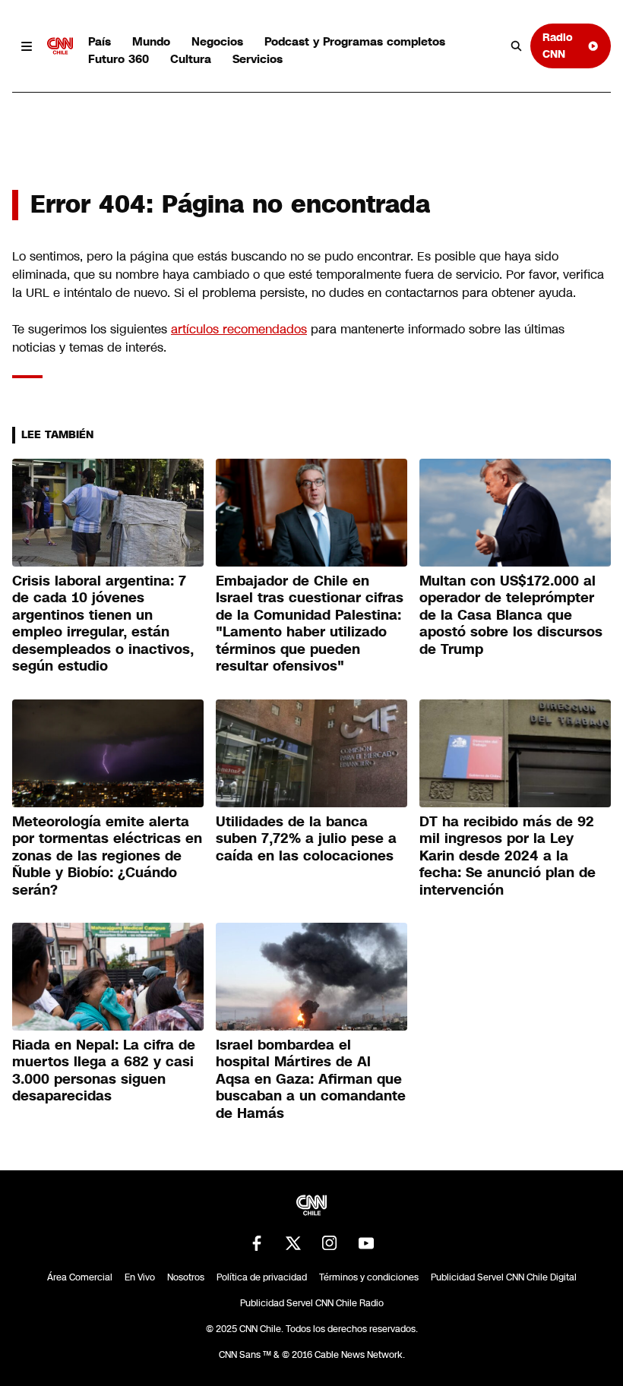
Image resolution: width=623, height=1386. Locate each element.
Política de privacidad (262, 1277)
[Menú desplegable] (26, 46)
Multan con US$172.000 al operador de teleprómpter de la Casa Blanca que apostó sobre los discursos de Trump (510, 615)
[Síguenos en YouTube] (366, 1243)
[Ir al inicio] (60, 46)
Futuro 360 (118, 59)
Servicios (257, 59)
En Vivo (140, 1277)
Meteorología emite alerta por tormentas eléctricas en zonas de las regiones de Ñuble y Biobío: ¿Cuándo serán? (107, 856)
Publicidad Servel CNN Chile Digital (504, 1277)
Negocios (217, 41)
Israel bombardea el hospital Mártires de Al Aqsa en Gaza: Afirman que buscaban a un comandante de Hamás (311, 1079)
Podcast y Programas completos (354, 41)
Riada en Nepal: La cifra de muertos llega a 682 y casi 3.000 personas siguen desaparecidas (103, 1071)
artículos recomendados (239, 329)
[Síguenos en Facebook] (257, 1243)
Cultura (190, 59)
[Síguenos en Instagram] (330, 1243)
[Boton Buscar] (516, 46)
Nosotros (185, 1277)
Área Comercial (79, 1277)
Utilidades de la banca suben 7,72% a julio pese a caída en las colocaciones (306, 839)
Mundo (151, 41)
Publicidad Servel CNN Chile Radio (312, 1303)
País (99, 41)
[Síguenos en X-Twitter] (293, 1243)
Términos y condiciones (369, 1277)
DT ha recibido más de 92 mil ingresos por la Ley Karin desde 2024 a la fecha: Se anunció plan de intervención (507, 856)
